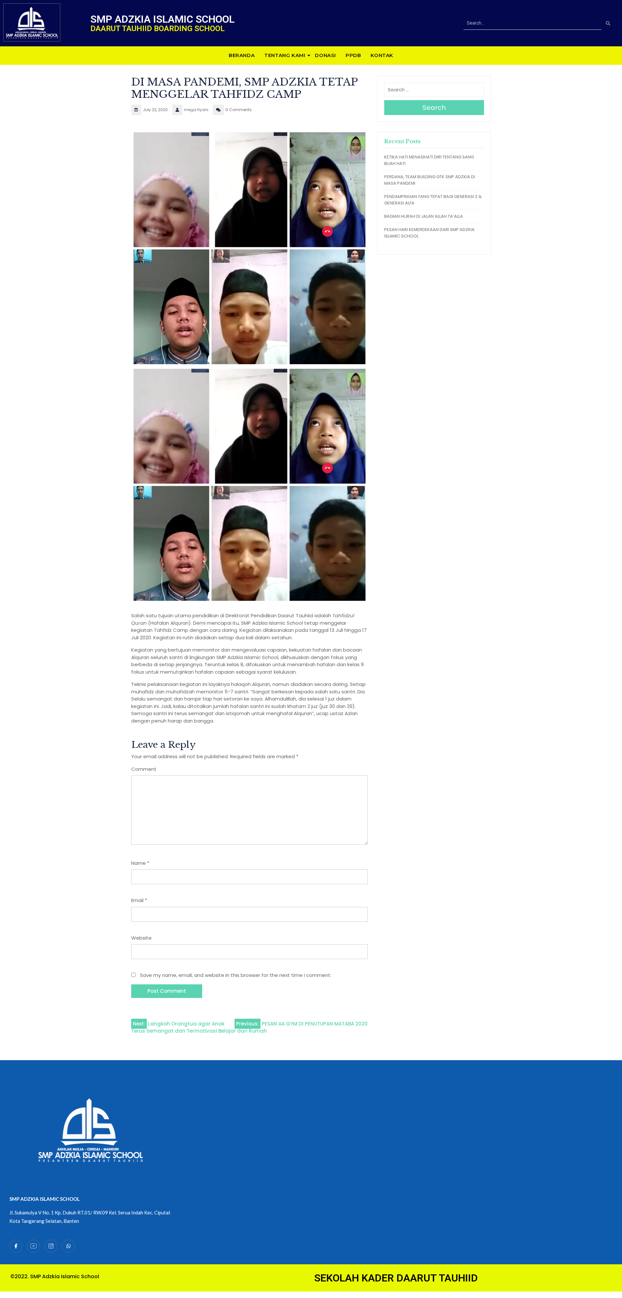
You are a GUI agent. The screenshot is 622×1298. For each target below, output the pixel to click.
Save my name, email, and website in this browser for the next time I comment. (235, 975)
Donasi (325, 55)
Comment (143, 769)
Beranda (242, 55)
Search (434, 107)
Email (139, 900)
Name (140, 863)
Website (141, 937)
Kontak (382, 55)
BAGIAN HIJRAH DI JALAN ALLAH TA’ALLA (423, 216)
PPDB (353, 55)
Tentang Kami (284, 55)
